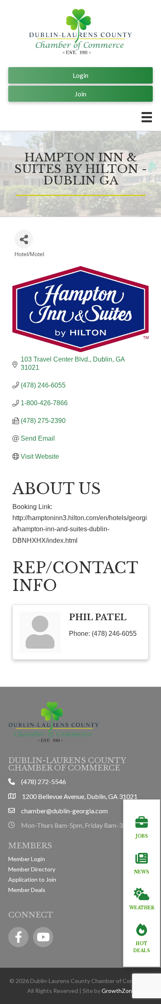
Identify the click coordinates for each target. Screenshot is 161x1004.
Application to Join (32, 879)
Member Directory (31, 869)
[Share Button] (23, 239)
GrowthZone (118, 990)
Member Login (26, 858)
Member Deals (26, 889)
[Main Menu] (146, 117)
